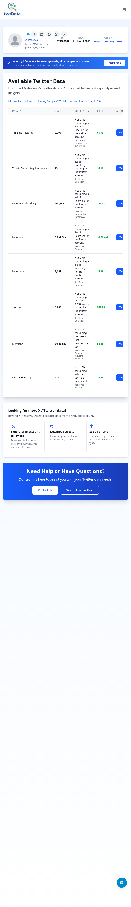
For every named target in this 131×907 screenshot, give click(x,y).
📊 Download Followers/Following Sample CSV (34, 101)
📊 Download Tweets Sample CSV (82, 101)
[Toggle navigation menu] (124, 9)
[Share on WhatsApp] (57, 34)
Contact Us (45, 490)
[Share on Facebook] (49, 34)
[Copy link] (64, 34)
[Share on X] (34, 34)
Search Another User (79, 490)
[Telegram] (122, 883)
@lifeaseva (31, 39)
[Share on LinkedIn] (42, 34)
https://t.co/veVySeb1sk (108, 41)
